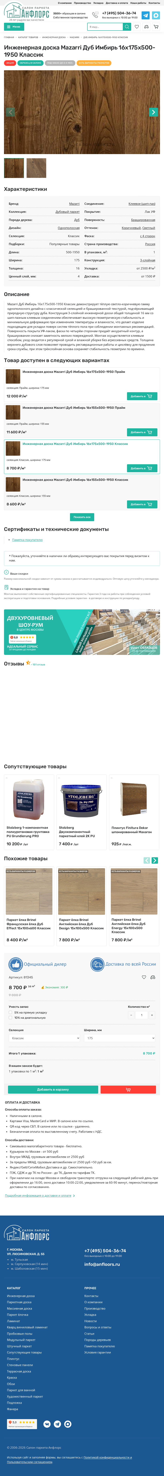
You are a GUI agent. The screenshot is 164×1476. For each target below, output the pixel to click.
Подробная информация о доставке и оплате (38, 1195)
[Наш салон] (82, 632)
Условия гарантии (97, 1352)
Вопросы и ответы (97, 1327)
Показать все (82, 517)
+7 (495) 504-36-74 (119, 13)
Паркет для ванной (21, 1390)
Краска (12, 1377)
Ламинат (13, 1321)
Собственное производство (70, 17)
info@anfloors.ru (102, 1264)
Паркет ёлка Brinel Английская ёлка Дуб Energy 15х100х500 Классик (129, 926)
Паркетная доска (19, 1302)
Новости (90, 1321)
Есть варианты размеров (94, 63)
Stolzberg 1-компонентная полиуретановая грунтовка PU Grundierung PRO (28, 832)
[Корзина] (156, 27)
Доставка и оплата (117, 3)
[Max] (68, 1424)
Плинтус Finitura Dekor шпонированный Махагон (132, 830)
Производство (82, 3)
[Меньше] (131, 1015)
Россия (150, 244)
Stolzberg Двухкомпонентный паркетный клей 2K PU (77, 832)
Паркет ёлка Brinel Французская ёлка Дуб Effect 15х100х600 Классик (29, 924)
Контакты (154, 3)
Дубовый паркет (68, 212)
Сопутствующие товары (24, 1352)
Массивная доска (19, 1308)
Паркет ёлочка (17, 1315)
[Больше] (152, 1015)
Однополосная (69, 228)
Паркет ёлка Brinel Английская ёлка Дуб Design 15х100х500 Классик (81, 924)
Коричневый (131, 228)
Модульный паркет (21, 1340)
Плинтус (13, 1359)
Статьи (89, 1333)
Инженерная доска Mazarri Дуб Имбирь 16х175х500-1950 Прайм (74, 372)
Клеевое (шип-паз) (142, 204)
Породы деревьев (97, 1340)
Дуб (77, 220)
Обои (11, 1384)
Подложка (14, 1403)
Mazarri (74, 204)
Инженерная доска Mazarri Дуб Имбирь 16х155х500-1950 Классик (75, 480)
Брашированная (143, 220)
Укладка (98, 3)
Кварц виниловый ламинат (27, 1327)
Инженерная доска (21, 1296)
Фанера (12, 1409)
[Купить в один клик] (128, 1090)
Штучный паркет (19, 1346)
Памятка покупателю (27, 540)
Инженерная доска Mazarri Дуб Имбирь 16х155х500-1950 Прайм (74, 408)
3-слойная (147, 260)
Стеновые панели (20, 1365)
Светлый (148, 228)
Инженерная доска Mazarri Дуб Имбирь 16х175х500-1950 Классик (75, 444)
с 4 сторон (147, 236)
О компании (65, 3)
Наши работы (138, 3)
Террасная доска (19, 1371)
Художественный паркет (25, 1396)
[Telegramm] (57, 1424)
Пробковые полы (19, 1333)
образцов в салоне (69, 13)
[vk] (47, 1424)
